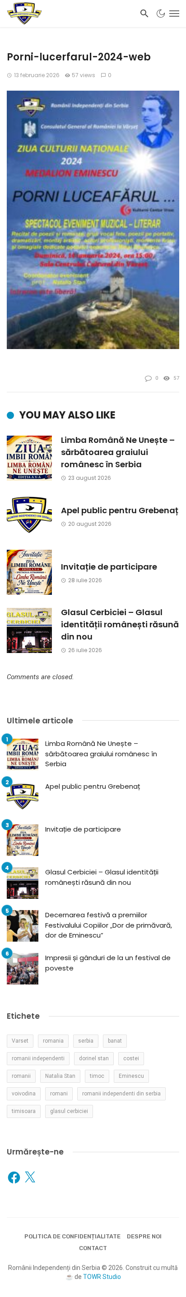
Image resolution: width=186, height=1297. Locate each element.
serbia (85, 1041)
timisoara (24, 1111)
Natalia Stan (60, 1076)
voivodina (24, 1093)
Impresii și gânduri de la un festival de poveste (108, 963)
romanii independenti (38, 1058)
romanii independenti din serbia (121, 1093)
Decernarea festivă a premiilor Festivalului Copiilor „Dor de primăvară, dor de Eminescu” (108, 925)
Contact (93, 1248)
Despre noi (144, 1236)
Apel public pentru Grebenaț (119, 510)
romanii (21, 1076)
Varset (20, 1041)
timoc (97, 1076)
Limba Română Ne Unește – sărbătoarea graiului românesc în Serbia (118, 452)
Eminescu (131, 1076)
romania (53, 1041)
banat (115, 1041)
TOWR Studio (102, 1276)
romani (59, 1093)
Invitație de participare (109, 566)
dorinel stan (94, 1058)
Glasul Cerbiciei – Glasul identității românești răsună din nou (120, 624)
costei (131, 1058)
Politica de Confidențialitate (72, 1236)
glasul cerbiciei (69, 1111)
